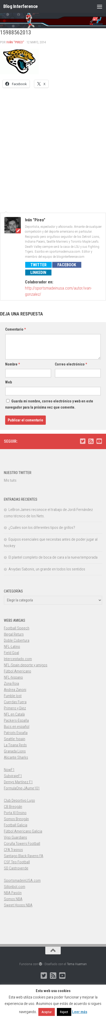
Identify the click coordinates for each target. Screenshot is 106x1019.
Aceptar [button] (46, 1012)
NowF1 (9, 769)
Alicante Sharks (16, 757)
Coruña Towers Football (22, 843)
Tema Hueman (77, 964)
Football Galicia (15, 825)
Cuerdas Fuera (15, 702)
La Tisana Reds (15, 745)
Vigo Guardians (15, 837)
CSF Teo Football (17, 862)
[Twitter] (83, 441)
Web (8, 382)
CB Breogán (13, 806)
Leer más (79, 1012)
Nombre (12, 364)
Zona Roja (11, 683)
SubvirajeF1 (13, 776)
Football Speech (16, 628)
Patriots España (16, 732)
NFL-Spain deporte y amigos (25, 665)
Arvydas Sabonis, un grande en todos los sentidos (46, 569)
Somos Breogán (16, 819)
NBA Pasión (13, 893)
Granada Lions (15, 751)
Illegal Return (14, 634)
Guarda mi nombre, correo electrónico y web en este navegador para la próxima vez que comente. (49, 404)
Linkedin (38, 272)
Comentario (15, 329)
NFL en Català (14, 714)
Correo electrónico (71, 364)
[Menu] (99, 6)
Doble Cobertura (16, 640)
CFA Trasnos (13, 849)
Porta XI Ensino (15, 812)
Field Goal (11, 652)
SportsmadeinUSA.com (22, 880)
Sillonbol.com (14, 886)
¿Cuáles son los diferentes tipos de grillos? (41, 527)
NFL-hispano (13, 677)
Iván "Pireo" (15, 42)
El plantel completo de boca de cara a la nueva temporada (53, 557)
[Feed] (91, 441)
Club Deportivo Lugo (19, 800)
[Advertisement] (53, 147)
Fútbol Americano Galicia (23, 831)
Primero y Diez (15, 708)
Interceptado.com (18, 659)
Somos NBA (13, 899)
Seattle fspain (14, 739)
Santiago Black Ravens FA (23, 856)
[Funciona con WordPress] (40, 964)
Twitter (38, 264)
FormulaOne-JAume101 (22, 788)
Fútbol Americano (17, 671)
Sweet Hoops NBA (18, 905)
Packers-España (16, 720)
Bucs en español (16, 726)
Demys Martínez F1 (18, 782)
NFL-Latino (12, 646)
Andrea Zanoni (15, 689)
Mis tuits (10, 480)
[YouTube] (99, 441)
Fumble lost (13, 696)
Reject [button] (64, 1012)
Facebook (66, 264)
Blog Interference (20, 6)
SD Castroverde (16, 868)
